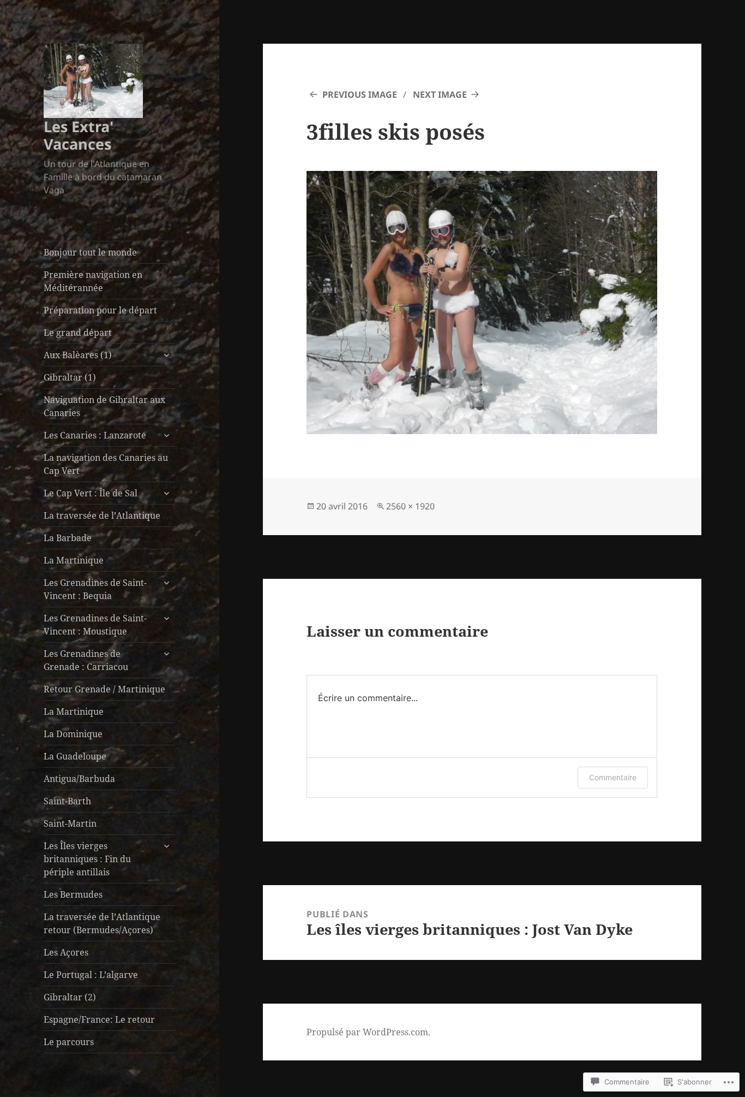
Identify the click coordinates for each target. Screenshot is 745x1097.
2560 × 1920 (410, 506)
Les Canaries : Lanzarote (95, 435)
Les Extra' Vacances (78, 135)
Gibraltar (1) (70, 377)
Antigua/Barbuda (79, 779)
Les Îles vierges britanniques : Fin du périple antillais (87, 859)
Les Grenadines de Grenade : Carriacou (86, 660)
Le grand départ (78, 333)
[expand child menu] (166, 355)
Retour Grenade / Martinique (104, 689)
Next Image (440, 94)
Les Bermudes (73, 894)
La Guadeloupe (75, 756)
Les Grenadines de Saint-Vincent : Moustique (95, 624)
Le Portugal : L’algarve (91, 975)
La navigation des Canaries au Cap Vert (106, 464)
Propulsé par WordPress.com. (368, 1032)
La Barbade (68, 538)
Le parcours (69, 1042)
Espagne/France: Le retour (99, 1019)
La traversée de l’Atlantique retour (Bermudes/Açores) (102, 923)
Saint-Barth (67, 801)
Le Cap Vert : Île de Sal (90, 493)
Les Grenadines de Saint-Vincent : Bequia (95, 589)
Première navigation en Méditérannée (93, 281)
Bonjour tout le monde (90, 252)
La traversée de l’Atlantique (102, 515)
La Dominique (73, 734)
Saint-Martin (70, 823)
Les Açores (66, 952)
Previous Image (359, 94)
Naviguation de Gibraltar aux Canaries (104, 406)
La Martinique (74, 560)
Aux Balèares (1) (78, 355)
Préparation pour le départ (100, 310)
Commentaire (612, 777)
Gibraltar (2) (70, 997)
